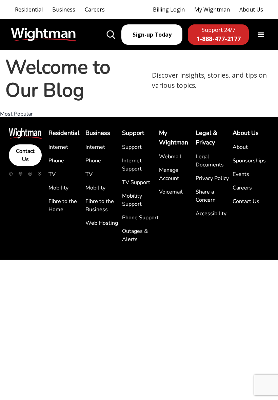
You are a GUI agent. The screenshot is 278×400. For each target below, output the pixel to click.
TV (52, 174)
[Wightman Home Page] (43, 35)
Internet (58, 147)
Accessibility (211, 213)
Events (241, 174)
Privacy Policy (212, 178)
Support (132, 147)
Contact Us (25, 155)
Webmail (170, 156)
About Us (251, 9)
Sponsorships (249, 160)
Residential (29, 9)
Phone (56, 160)
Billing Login (169, 9)
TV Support (136, 182)
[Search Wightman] (111, 34)
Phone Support (140, 217)
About (240, 147)
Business (63, 9)
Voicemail (171, 192)
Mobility (58, 188)
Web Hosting (101, 223)
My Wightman (212, 9)
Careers (95, 9)
